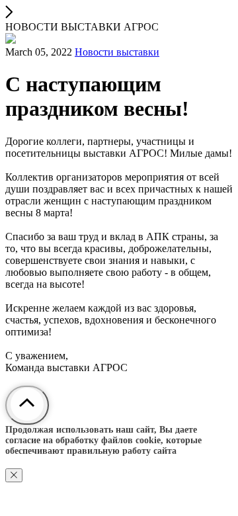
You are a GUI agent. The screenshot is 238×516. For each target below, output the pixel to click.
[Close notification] (13, 475)
